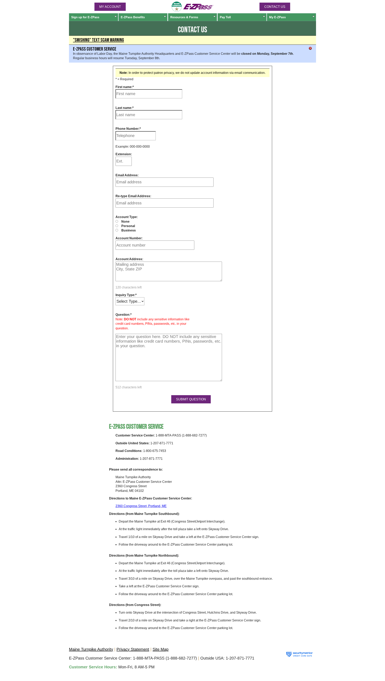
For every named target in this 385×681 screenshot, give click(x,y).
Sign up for (85, 17)
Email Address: (127, 175)
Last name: (124, 108)
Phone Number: (128, 128)
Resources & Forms (184, 17)
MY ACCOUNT (110, 6)
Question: (123, 314)
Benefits (133, 17)
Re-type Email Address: (133, 196)
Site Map (160, 649)
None (125, 221)
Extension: (124, 154)
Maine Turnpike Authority (91, 649)
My (277, 17)
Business (128, 230)
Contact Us (274, 6)
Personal (128, 226)
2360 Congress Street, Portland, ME (141, 506)
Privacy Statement (133, 649)
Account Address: (129, 259)
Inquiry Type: (125, 295)
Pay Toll (225, 17)
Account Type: (127, 217)
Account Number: (129, 238)
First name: (124, 87)
